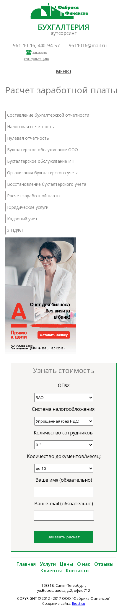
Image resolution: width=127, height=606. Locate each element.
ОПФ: (64, 385)
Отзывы (103, 564)
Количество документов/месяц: (64, 456)
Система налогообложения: (63, 409)
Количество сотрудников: (64, 432)
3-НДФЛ (15, 230)
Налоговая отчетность (30, 126)
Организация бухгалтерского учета (43, 172)
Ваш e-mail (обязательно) (63, 503)
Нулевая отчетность (28, 138)
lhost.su (78, 603)
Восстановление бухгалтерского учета (46, 184)
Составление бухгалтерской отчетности (48, 115)
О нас (83, 564)
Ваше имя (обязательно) (63, 480)
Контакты (77, 570)
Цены (66, 564)
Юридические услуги (27, 207)
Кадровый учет (22, 218)
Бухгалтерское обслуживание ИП (40, 161)
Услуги (48, 564)
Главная (26, 564)
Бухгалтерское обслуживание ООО (42, 149)
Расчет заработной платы (33, 195)
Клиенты (51, 570)
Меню (63, 71)
